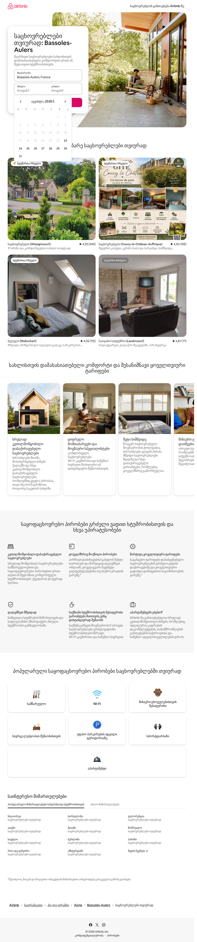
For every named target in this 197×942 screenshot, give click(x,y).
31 (20, 156)
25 (27, 148)
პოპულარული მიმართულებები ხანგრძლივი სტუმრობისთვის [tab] (46, 804)
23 (65, 140)
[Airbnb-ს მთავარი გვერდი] (17, 6)
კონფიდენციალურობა (89, 935)
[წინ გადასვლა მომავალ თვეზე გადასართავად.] (65, 101)
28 (50, 148)
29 (57, 148)
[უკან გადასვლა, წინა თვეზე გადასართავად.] (21, 101)
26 (35, 148)
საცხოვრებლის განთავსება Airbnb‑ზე (157, 6)
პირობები (113, 935)
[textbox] (31, 90)
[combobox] (48, 77)
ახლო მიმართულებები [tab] (104, 804)
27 (42, 148)
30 (65, 148)
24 (20, 148)
